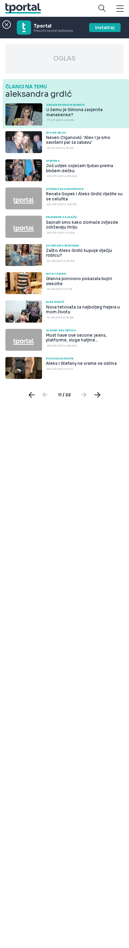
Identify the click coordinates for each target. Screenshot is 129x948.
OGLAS (64, 58)
